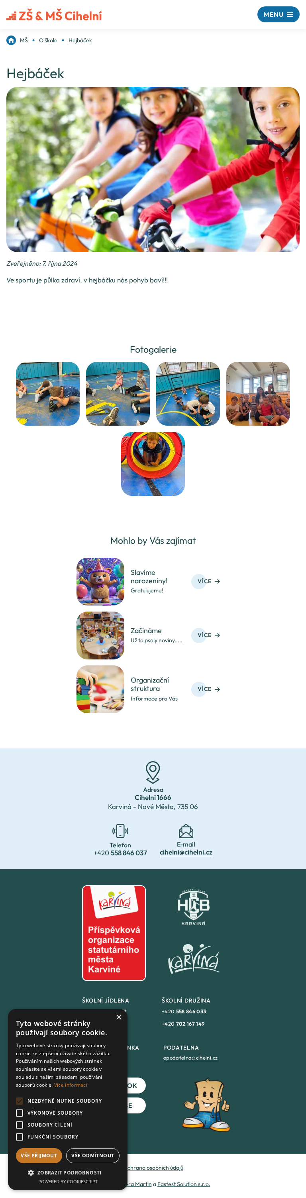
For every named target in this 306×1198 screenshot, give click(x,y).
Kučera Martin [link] (134, 1184)
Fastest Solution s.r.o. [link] (183, 1184)
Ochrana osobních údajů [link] (153, 1167)
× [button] (119, 1017)
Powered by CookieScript (68, 1181)
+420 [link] (184, 1011)
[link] (17, 40)
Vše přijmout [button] (39, 1155)
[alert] (68, 1099)
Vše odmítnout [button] (92, 1155)
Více (205, 581)
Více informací (70, 1085)
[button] (68, 1172)
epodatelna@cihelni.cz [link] (190, 1057)
